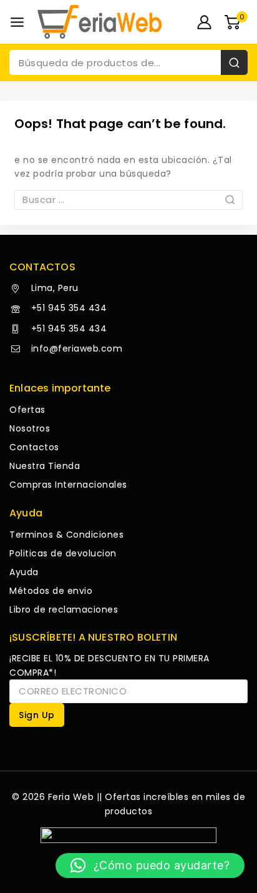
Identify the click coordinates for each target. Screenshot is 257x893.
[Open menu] (17, 22)
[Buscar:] (128, 200)
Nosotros (29, 428)
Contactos (34, 447)
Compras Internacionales (68, 484)
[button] (150, 865)
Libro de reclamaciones (63, 609)
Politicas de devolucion (63, 553)
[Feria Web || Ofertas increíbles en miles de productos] (99, 21)
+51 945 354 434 (67, 308)
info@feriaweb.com (75, 348)
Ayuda (24, 572)
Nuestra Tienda (44, 466)
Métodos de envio (50, 591)
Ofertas (27, 409)
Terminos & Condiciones (66, 534)
